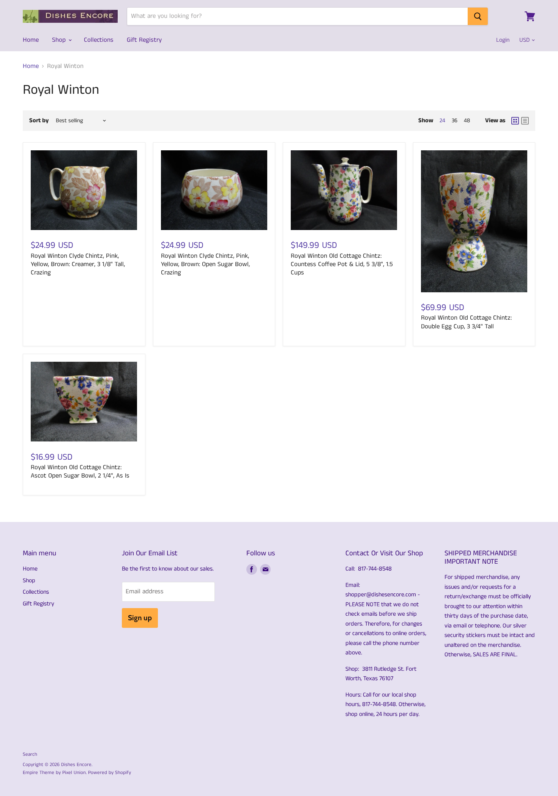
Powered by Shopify (109, 772)
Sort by (39, 120)
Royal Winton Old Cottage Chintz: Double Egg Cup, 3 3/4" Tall (466, 322)
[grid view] (515, 121)
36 (454, 121)
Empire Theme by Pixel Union (54, 772)
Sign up (140, 617)
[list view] (525, 121)
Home (31, 39)
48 (467, 121)
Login (502, 40)
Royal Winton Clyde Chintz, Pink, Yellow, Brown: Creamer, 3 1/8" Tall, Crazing (78, 264)
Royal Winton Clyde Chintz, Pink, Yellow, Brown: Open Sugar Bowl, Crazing (205, 264)
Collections (98, 39)
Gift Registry (144, 39)
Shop (60, 39)
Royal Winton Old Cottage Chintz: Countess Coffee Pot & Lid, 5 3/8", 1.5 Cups (342, 264)
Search (30, 754)
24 (442, 121)
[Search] (478, 16)
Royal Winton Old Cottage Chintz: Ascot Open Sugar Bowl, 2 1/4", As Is (80, 471)
